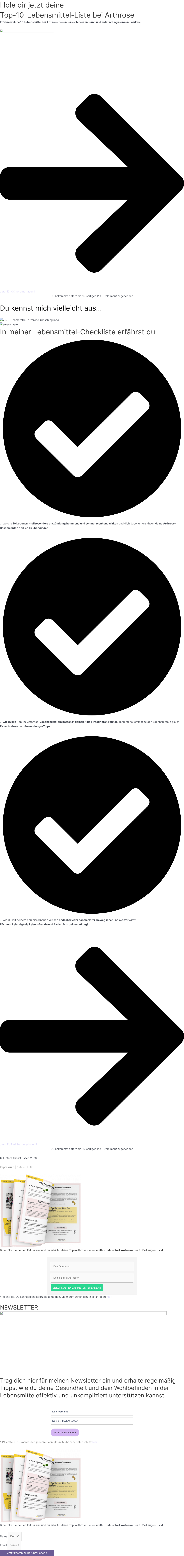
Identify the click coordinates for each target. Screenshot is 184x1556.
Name (4, 1536)
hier (109, 1296)
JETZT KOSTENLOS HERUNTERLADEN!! (77, 1287)
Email (4, 1545)
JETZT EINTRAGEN (64, 1432)
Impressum (7, 1167)
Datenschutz (25, 1167)
